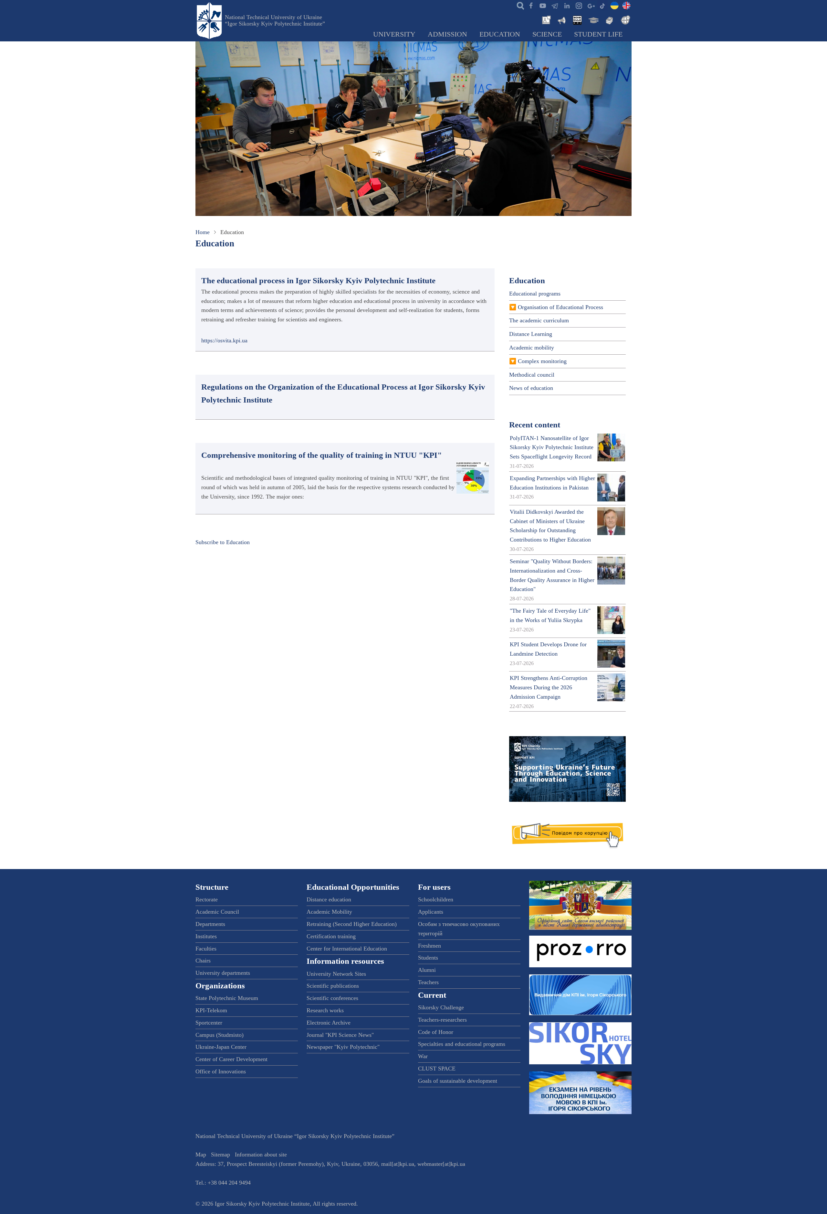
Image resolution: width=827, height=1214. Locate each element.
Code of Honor (435, 1032)
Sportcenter (208, 1022)
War (423, 1056)
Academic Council (217, 911)
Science (547, 34)
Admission (447, 34)
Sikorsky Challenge (441, 1007)
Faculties (205, 948)
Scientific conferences (332, 998)
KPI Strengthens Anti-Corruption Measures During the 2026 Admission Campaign (548, 687)
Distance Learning (530, 334)
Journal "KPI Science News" (340, 1035)
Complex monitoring (542, 361)
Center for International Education (347, 948)
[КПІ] (614, 5)
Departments (210, 924)
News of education (531, 388)
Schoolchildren (435, 899)
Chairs (203, 960)
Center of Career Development (231, 1059)
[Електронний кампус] (593, 19)
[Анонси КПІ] (561, 19)
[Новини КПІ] (545, 19)
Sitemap (220, 1154)
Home (202, 232)
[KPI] (626, 5)
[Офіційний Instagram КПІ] (578, 5)
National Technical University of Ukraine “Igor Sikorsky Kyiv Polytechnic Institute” (275, 20)
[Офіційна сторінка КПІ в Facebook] (531, 5)
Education (499, 34)
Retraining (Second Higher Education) (352, 924)
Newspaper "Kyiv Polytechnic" (343, 1047)
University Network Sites (336, 974)
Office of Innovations (220, 1071)
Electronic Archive (329, 1022)
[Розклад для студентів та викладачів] (577, 19)
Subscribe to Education (222, 542)
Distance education (329, 899)
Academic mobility (531, 347)
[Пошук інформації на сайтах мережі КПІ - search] (519, 5)
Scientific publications (333, 986)
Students (428, 957)
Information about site (261, 1154)
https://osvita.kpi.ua (224, 340)
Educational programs (534, 293)
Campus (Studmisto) (219, 1035)
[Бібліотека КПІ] (608, 19)
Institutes (206, 936)
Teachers (428, 982)
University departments (222, 973)
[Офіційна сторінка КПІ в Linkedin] (566, 5)
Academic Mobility (329, 911)
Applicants (430, 911)
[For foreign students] (624, 19)
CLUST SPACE (436, 1068)
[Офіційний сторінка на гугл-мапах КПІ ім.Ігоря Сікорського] (590, 5)
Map (200, 1154)
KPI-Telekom (211, 1010)
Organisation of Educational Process (560, 307)
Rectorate (206, 899)
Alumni (427, 970)
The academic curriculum (539, 320)
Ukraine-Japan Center (220, 1047)
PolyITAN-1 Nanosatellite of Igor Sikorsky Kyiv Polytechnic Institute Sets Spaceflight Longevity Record (551, 447)
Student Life (598, 34)
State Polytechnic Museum (226, 998)
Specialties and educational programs (461, 1044)
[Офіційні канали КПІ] (555, 5)
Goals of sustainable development (457, 1081)
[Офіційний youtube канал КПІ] (543, 5)
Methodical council (531, 374)
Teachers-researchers (442, 1019)
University (394, 34)
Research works (325, 1010)
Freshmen (429, 945)
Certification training (331, 936)
